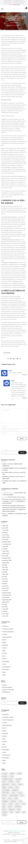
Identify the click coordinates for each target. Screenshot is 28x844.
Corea (11, 776)
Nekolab (18, 834)
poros (17, 804)
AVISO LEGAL (7, 840)
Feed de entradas (7, 687)
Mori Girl (4, 658)
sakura (10, 806)
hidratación (15, 790)
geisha (10, 787)
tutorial (17, 812)
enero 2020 (5, 539)
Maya (10, 370)
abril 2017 (4, 583)
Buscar (21, 822)
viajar (23, 812)
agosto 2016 (5, 602)
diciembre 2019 (6, 542)
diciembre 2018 (6, 558)
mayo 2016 (5, 609)
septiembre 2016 (6, 600)
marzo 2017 (5, 586)
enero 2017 (5, 590)
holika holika (5, 792)
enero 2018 (5, 574)
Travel (4, 664)
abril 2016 (4, 611)
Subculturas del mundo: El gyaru (16, 497)
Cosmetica (5, 626)
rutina (3, 806)
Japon (8, 25)
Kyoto (3, 798)
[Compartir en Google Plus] (14, 357)
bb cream (4, 773)
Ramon (4, 513)
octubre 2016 (5, 597)
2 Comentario (6, 353)
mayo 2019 (5, 546)
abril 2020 (5, 532)
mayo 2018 (5, 569)
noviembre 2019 (6, 544)
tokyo (19, 809)
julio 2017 (4, 576)
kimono (20, 792)
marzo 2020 (5, 535)
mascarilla (13, 801)
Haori (16, 787)
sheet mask (18, 806)
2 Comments (19, 25)
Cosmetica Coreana (7, 629)
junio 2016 (5, 607)
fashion (20, 784)
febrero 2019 (5, 553)
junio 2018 (5, 567)
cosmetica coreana (7, 779)
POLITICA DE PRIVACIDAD (10, 841)
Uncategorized (6, 667)
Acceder (4, 685)
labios (9, 798)
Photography (5, 661)
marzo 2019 (5, 551)
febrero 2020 (5, 537)
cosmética (18, 779)
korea (22, 795)
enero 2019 (5, 556)
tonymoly (4, 812)
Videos (4, 672)
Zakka (3, 675)
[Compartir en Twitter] (10, 357)
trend (11, 812)
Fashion (4, 640)
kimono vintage (14, 795)
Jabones (4, 648)
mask (20, 801)
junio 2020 (5, 528)
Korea (3, 656)
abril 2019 (4, 549)
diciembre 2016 (6, 593)
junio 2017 (5, 579)
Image (4, 642)
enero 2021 (5, 525)
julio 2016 (4, 604)
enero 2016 (5, 616)
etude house (5, 784)
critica (4, 781)
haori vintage (5, 790)
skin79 (4, 809)
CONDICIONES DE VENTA (18, 840)
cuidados (11, 781)
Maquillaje (5, 801)
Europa (14, 784)
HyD (15, 836)
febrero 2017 (5, 588)
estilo (17, 781)
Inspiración (5, 645)
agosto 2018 (5, 562)
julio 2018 (4, 565)
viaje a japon (5, 669)
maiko (16, 798)
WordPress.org (6, 692)
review (23, 804)
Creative (4, 634)
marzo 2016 (5, 613)
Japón (13, 792)
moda (4, 804)
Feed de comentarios (8, 689)
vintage (4, 815)
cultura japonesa (7, 637)
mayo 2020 (5, 530)
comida (19, 773)
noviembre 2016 (6, 595)
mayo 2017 (5, 581)
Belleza (12, 773)
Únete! (18, 4)
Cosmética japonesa (8, 631)
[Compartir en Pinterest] (17, 357)
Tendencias (12, 809)
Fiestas (4, 787)
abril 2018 (4, 572)
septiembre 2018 (6, 560)
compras (4, 776)
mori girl (11, 804)
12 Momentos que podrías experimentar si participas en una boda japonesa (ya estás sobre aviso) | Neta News (14, 507)
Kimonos (12, 25)
